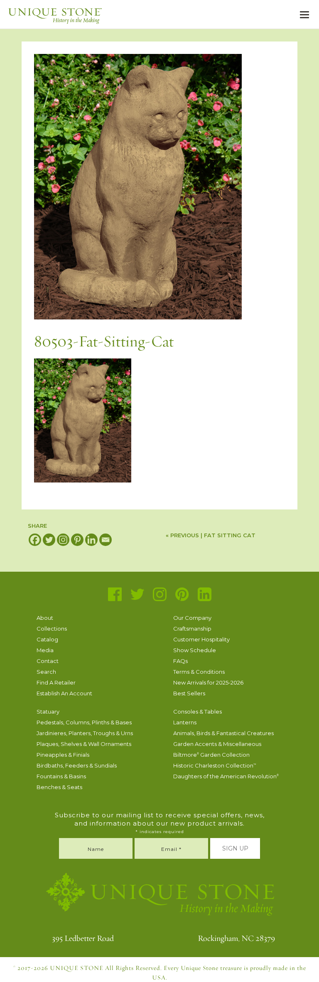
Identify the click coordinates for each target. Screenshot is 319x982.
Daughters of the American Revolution (226, 776)
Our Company (192, 617)
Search (46, 671)
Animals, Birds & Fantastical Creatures (223, 733)
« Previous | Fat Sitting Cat (210, 535)
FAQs (180, 661)
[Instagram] (63, 540)
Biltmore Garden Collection (211, 754)
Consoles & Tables (197, 711)
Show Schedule (194, 650)
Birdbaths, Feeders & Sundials (77, 765)
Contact (48, 661)
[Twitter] (49, 540)
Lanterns (184, 722)
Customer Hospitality (201, 639)
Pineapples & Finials (63, 754)
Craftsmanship (192, 628)
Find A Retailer (56, 682)
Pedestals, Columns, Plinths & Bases (84, 722)
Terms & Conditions (199, 671)
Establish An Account (64, 693)
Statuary (48, 711)
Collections (52, 628)
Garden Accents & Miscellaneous (217, 744)
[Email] (105, 540)
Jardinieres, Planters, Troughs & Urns (85, 733)
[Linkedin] (91, 540)
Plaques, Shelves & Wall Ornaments (84, 744)
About (45, 617)
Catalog (47, 639)
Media (45, 650)
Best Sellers (189, 693)
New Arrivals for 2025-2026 (208, 682)
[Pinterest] (77, 540)
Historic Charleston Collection (214, 765)
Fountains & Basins (61, 776)
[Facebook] (35, 540)
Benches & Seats (59, 787)
